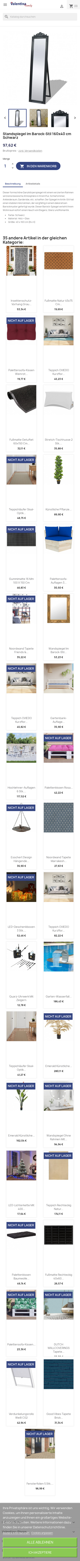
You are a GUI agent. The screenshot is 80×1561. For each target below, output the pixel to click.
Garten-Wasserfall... (59, 996)
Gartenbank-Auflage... (58, 720)
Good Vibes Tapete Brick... (59, 1415)
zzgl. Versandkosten (30, 150)
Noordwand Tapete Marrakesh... (58, 859)
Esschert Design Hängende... (21, 859)
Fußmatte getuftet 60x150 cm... (21, 441)
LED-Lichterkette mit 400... (21, 1207)
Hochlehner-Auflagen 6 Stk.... (21, 789)
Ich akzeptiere (40, 1552)
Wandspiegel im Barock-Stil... (59, 650)
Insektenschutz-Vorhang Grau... (21, 302)
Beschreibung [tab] (13, 183)
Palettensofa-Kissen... (21, 1344)
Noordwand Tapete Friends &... (21, 650)
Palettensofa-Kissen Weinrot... (21, 372)
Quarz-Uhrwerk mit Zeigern (21, 998)
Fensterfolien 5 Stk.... (40, 1483)
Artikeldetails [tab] (33, 183)
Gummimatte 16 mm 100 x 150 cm (21, 580)
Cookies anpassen (42, 1533)
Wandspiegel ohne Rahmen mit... (59, 1137)
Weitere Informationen (16, 1533)
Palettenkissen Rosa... (59, 787)
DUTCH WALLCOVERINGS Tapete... (59, 1348)
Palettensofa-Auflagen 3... (58, 580)
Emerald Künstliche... (58, 1066)
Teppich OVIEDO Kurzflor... (58, 372)
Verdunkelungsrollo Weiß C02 (21, 1415)
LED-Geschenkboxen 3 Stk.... (21, 928)
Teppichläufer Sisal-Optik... (21, 511)
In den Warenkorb (38, 166)
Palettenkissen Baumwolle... (21, 1276)
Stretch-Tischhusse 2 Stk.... (59, 441)
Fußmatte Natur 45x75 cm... (59, 302)
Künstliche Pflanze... (59, 509)
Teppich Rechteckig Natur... (58, 1207)
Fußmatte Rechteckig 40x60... (58, 1276)
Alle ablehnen (40, 1542)
